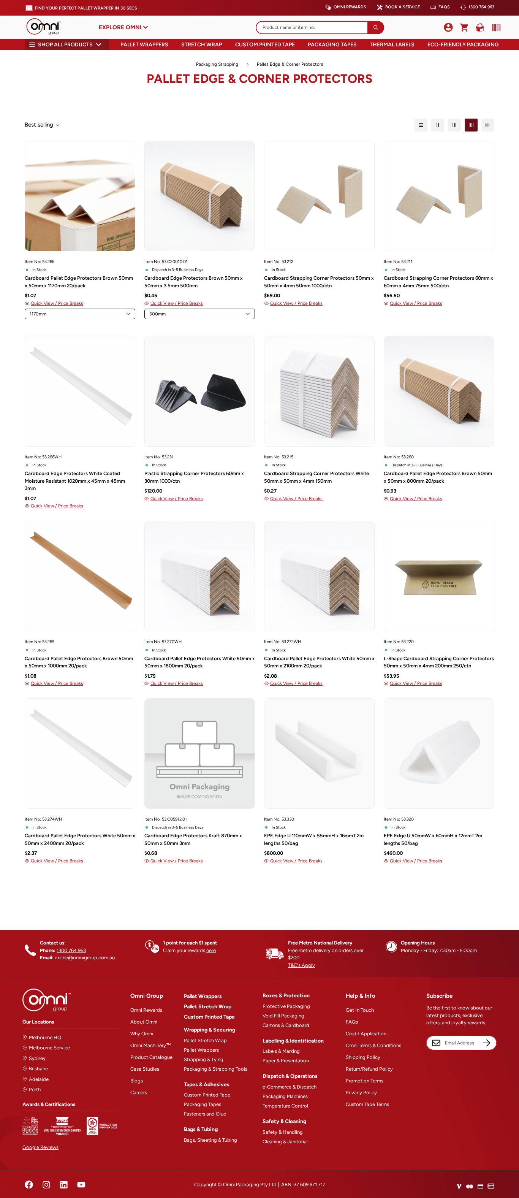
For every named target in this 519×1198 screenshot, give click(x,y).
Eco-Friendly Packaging (463, 44)
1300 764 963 (481, 7)
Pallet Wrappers (144, 44)
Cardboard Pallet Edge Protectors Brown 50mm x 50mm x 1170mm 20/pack (79, 281)
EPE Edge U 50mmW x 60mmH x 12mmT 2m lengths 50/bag (433, 839)
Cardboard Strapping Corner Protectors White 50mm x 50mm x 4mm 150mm (316, 477)
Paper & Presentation (286, 1060)
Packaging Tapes (332, 44)
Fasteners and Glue (205, 1114)
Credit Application (366, 1033)
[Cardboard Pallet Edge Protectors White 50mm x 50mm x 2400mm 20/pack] (80, 753)
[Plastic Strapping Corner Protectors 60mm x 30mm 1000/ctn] (199, 391)
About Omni (143, 1022)
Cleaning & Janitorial (285, 1141)
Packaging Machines (285, 1096)
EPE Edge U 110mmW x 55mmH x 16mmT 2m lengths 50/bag (314, 839)
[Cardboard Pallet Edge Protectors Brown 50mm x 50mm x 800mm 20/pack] (439, 391)
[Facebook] (29, 1185)
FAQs (444, 7)
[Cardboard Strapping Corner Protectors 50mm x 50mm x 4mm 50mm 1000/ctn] (319, 196)
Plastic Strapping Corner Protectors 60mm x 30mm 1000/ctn (194, 477)
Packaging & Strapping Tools (215, 1069)
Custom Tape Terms (367, 1104)
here (211, 950)
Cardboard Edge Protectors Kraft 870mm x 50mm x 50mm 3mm (193, 839)
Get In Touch (360, 1010)
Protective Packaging (286, 1006)
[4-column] (471, 125)
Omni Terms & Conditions (373, 1045)
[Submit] (375, 27)
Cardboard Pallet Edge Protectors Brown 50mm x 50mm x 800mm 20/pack (438, 477)
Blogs (136, 1081)
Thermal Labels (392, 44)
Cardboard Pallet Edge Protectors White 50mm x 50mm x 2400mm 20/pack (80, 839)
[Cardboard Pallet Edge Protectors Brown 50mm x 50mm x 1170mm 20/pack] (80, 196)
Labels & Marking (281, 1051)
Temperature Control (285, 1106)
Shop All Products (65, 44)
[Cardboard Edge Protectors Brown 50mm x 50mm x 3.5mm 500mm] (199, 196)
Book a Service (402, 7)
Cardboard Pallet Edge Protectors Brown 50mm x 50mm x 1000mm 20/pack (79, 662)
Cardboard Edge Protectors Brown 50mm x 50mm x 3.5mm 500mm (193, 281)
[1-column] (421, 125)
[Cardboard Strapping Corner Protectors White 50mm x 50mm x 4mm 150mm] (319, 391)
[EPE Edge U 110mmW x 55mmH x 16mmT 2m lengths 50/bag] (319, 753)
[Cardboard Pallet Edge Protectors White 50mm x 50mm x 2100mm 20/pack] (319, 576)
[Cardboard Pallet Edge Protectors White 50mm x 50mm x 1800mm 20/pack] (199, 576)
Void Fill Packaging (283, 1016)
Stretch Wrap (201, 44)
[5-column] (487, 125)
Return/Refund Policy (369, 1069)
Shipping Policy (363, 1057)
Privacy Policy (361, 1092)
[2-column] (437, 125)
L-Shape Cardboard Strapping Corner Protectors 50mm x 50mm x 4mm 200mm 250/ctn (439, 662)
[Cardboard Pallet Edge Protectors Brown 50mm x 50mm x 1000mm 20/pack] (80, 576)
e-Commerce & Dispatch (289, 1087)
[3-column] (454, 125)
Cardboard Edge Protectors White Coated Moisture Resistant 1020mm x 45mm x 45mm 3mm (75, 481)
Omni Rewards (350, 7)
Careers (138, 1092)
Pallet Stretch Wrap (207, 1006)
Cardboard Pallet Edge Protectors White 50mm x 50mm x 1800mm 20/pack (199, 662)
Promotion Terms (364, 1081)
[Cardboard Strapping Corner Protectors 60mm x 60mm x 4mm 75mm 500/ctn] (439, 196)
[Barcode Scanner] (494, 28)
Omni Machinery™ (150, 1045)
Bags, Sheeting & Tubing (210, 1140)
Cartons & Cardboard (286, 1025)
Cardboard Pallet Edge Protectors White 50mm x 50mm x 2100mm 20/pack (319, 662)
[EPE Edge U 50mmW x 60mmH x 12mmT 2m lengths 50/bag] (439, 753)
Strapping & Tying (203, 1059)
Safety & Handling (283, 1132)
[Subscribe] (487, 1043)
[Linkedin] (64, 1185)
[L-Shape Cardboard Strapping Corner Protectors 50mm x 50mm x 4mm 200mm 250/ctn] (439, 576)
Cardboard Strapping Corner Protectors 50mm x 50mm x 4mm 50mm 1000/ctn (319, 281)
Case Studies (144, 1069)
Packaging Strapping (217, 64)
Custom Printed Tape (265, 44)
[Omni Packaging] (47, 27)
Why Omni (141, 1033)
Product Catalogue (151, 1057)
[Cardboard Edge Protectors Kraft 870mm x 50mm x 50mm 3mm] (199, 753)
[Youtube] (81, 1185)
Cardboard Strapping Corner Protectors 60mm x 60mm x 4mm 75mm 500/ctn (438, 281)
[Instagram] (46, 1185)
